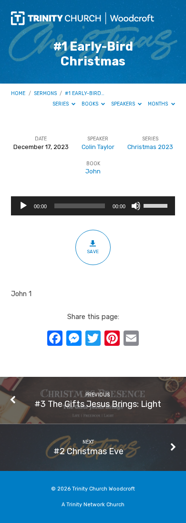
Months (158, 104)
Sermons (45, 93)
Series (61, 104)
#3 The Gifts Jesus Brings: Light (97, 404)
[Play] (23, 206)
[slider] (157, 204)
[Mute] (136, 206)
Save (93, 251)
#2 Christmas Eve (88, 451)
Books (91, 104)
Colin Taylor (98, 146)
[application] (93, 205)
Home (18, 93)
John (93, 171)
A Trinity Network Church (93, 505)
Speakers (123, 104)
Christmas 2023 (150, 146)
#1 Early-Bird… (84, 93)
